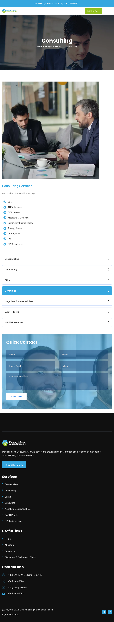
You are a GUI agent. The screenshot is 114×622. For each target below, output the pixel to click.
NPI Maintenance (14, 322)
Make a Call (93, 11)
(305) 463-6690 (71, 3)
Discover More (14, 465)
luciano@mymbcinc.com (48, 3)
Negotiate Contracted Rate (19, 301)
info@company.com (17, 587)
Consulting (10, 290)
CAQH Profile (12, 312)
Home (8, 539)
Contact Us (10, 551)
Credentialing (12, 259)
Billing (8, 280)
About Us (9, 545)
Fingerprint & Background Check (20, 557)
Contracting (11, 269)
